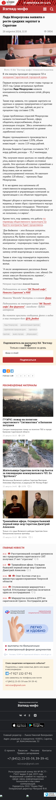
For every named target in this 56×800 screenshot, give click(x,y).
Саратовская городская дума (15, 329)
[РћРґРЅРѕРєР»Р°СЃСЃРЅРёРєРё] (8, 371)
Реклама (35, 750)
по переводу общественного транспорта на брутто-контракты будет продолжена (24, 221)
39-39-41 (32, 681)
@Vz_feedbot (32, 318)
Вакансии (22, 750)
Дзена (48, 297)
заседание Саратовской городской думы (25, 77)
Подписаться (28, 360)
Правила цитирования (28, 753)
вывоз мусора (18, 334)
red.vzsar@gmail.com (15, 685)
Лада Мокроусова (10, 325)
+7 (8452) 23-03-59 (14, 681)
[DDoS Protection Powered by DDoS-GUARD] (50, 796)
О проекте (9, 750)
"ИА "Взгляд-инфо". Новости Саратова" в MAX (25, 291)
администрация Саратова (30, 325)
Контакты (47, 750)
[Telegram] (12, 371)
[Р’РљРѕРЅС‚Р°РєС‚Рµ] (4, 371)
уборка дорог (32, 334)
